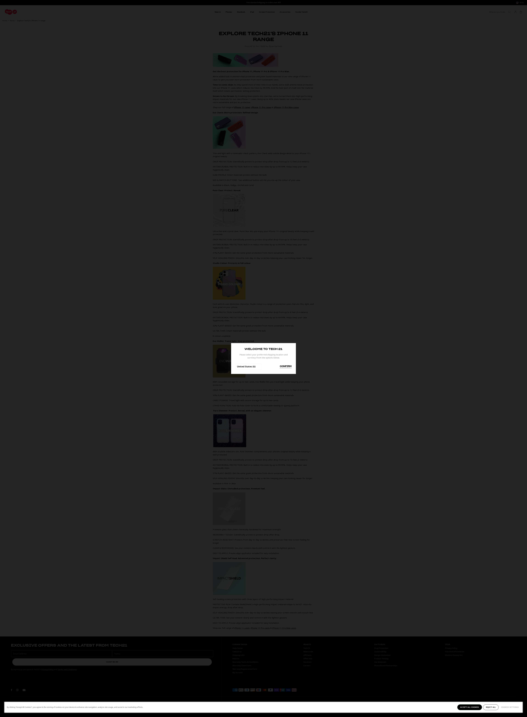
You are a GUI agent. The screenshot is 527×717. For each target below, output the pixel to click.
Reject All (491, 707)
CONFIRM (285, 366)
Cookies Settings (510, 707)
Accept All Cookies (469, 707)
